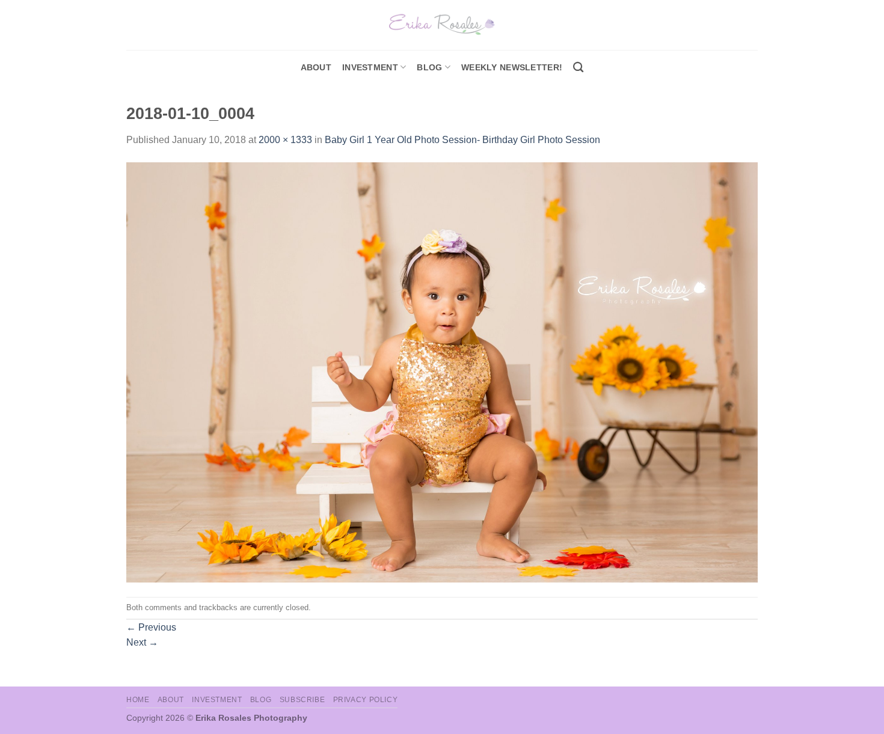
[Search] (578, 67)
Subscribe (302, 700)
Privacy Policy (365, 700)
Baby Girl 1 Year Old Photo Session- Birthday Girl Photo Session (462, 140)
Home (137, 700)
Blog (429, 67)
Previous (151, 627)
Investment (217, 700)
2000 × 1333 (285, 140)
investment (370, 67)
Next (142, 642)
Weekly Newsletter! (511, 67)
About (316, 67)
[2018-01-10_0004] (442, 372)
